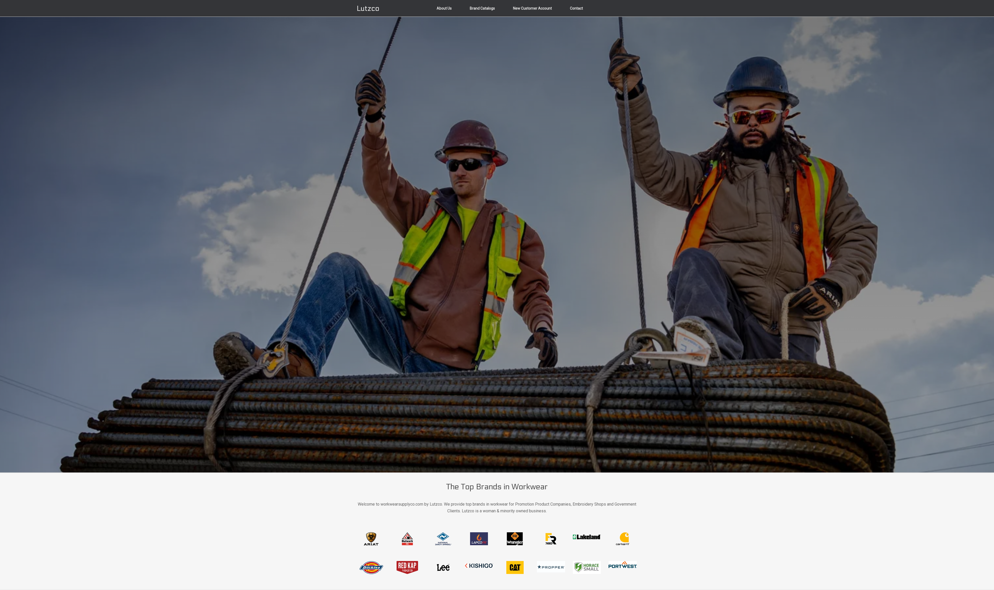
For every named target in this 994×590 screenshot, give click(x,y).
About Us (444, 8)
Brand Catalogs (482, 8)
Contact (576, 8)
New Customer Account (532, 8)
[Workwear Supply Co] (368, 8)
